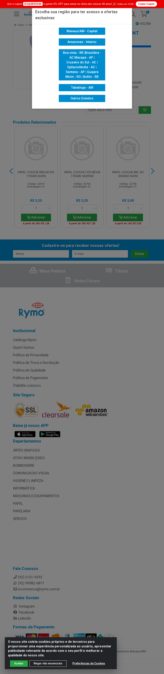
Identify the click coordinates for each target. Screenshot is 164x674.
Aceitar (19, 663)
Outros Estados (82, 98)
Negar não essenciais (48, 663)
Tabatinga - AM (82, 87)
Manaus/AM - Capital (82, 31)
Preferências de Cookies (88, 663)
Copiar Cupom (146, 4)
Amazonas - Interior (82, 42)
